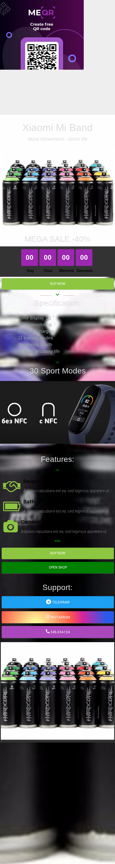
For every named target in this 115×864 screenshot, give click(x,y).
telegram (60, 602)
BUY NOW (57, 284)
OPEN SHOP (58, 567)
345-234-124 (60, 632)
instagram (60, 617)
